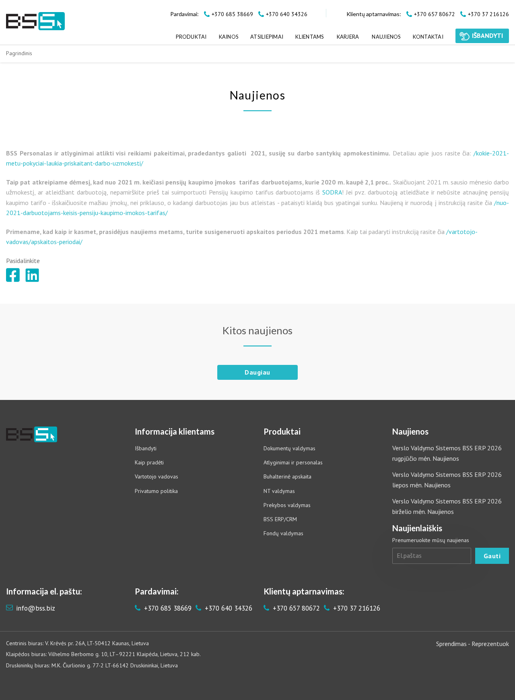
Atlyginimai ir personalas (293, 462)
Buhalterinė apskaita (287, 476)
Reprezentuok (490, 644)
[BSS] (35, 21)
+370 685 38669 (167, 608)
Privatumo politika (156, 491)
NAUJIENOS (386, 36)
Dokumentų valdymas (289, 448)
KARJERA (348, 36)
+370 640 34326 (227, 608)
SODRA (332, 192)
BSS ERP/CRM (280, 519)
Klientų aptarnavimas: (373, 13)
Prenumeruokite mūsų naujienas (430, 540)
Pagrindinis (19, 53)
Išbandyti (146, 448)
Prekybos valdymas (287, 505)
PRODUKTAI (191, 36)
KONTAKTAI (428, 36)
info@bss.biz (35, 608)
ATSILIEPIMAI (266, 36)
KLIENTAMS (309, 36)
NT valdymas (279, 491)
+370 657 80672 (295, 608)
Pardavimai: (184, 13)
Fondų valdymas (283, 533)
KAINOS (229, 36)
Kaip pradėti (149, 462)
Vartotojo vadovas (156, 476)
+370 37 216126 (355, 608)
